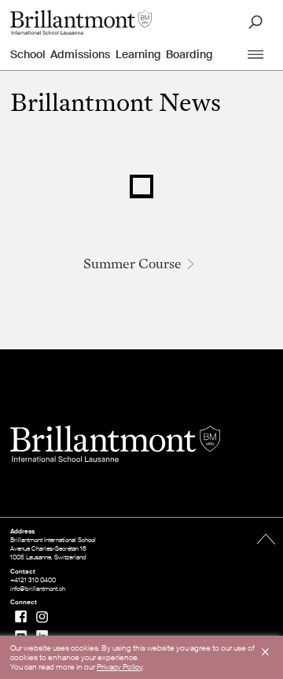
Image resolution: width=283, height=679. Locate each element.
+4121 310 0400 (33, 580)
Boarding (189, 54)
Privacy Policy (119, 667)
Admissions (80, 54)
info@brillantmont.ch (37, 589)
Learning (138, 54)
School (28, 54)
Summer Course (132, 264)
